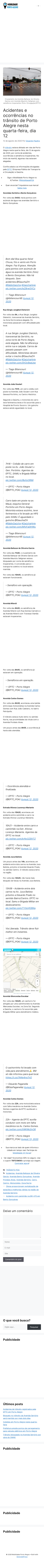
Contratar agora (22, 1163)
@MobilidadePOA (26, 180)
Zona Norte (26, 1183)
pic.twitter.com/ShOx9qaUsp (21, 362)
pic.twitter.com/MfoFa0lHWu (21, 526)
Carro (34, 1180)
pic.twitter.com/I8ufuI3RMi (19, 480)
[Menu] (38, 5)
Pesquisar (34, 1327)
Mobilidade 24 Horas (22, 1153)
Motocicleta (15, 1183)
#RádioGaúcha (13, 285)
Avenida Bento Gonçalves (21, 1176)
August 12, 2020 (29, 490)
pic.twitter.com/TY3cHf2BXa (21, 908)
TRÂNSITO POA (13, 1170)
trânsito (8, 147)
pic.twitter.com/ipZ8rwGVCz (20, 288)
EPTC (9, 169)
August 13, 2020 (29, 1139)
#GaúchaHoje (28, 285)
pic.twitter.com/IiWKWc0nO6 (21, 1129)
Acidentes (10, 1173)
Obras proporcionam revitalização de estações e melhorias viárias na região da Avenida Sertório (21, 1189)
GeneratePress (22, 1557)
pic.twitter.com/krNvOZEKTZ (21, 838)
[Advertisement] (22, 36)
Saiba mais (22, 188)
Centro (6, 1183)
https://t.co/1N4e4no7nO (19, 1077)
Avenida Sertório (23, 1180)
